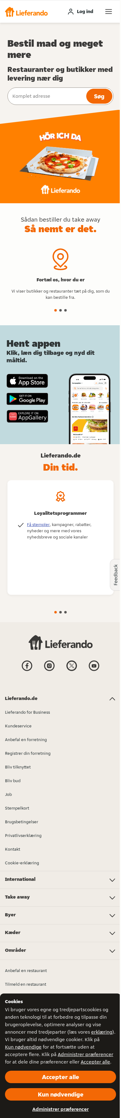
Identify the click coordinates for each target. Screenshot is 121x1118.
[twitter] (71, 670)
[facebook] (27, 670)
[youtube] (94, 670)
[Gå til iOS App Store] (27, 381)
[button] (26, 11)
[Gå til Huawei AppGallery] (27, 416)
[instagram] (49, 670)
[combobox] (46, 96)
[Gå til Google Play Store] (27, 399)
